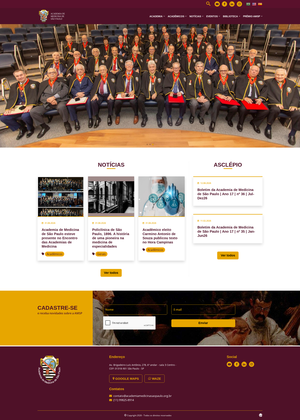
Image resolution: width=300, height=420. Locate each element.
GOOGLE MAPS (126, 378)
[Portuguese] (248, 4)
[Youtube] (217, 4)
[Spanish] (260, 4)
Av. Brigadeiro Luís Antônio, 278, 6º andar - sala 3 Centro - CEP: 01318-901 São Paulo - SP (142, 366)
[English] (254, 4)
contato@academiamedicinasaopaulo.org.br (142, 396)
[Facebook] (224, 4)
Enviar (203, 323)
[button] (147, 144)
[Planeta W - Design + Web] (260, 415)
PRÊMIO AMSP (251, 16)
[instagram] (239, 4)
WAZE (156, 378)
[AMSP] (53, 16)
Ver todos (111, 273)
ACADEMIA (155, 16)
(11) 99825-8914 (123, 400)
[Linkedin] (232, 4)
